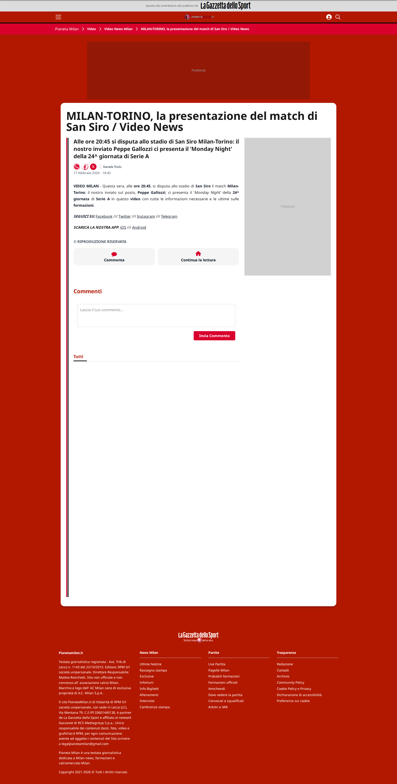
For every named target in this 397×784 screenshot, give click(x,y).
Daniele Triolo (112, 167)
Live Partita (216, 664)
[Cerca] (338, 17)
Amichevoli (216, 688)
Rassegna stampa (153, 670)
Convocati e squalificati (226, 701)
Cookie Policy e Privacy (294, 688)
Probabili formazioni (224, 676)
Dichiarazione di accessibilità (299, 695)
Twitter (125, 216)
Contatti (283, 670)
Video (91, 29)
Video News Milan (118, 29)
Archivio (283, 676)
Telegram (169, 216)
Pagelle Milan (218, 670)
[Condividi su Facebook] (85, 167)
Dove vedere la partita (225, 695)
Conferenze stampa (155, 707)
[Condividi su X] (93, 167)
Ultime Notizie (151, 664)
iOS (123, 227)
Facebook (104, 216)
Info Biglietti (149, 688)
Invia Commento (214, 335)
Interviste (147, 701)
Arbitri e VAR (218, 707)
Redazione (285, 664)
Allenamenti (149, 695)
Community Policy (290, 682)
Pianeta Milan (67, 28)
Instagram (146, 216)
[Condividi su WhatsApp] (77, 167)
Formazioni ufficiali (223, 682)
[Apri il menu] (58, 17)
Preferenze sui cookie (293, 701)
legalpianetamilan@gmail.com (85, 744)
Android (139, 227)
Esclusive (147, 676)
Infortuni (146, 682)
